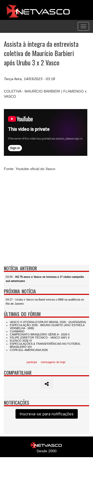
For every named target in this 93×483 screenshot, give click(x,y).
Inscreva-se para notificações (47, 413)
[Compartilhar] (46, 384)
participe (32, 362)
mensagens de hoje (53, 362)
